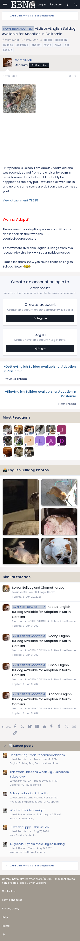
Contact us (9, 891)
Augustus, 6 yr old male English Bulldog (37, 844)
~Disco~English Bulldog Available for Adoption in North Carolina (41, 670)
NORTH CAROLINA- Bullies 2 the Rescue (52, 621)
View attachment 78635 (20, 200)
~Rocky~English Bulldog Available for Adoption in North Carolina (41, 641)
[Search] (75, 4)
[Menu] (5, 4)
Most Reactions (16, 417)
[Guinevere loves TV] (21, 551)
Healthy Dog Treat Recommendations (37, 755)
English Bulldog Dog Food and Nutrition (34, 763)
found (47, 45)
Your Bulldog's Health (42, 592)
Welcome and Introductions (27, 852)
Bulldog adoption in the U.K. (29, 793)
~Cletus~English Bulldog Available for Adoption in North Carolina (41, 612)
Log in (42, 348)
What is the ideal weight (27, 810)
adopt (48, 40)
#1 (75, 76)
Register (42, 318)
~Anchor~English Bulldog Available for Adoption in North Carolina (42, 699)
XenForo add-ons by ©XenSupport (24, 883)
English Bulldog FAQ (22, 818)
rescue (7, 50)
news (58, 45)
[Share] (70, 76)
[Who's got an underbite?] (59, 551)
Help (5, 917)
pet (67, 45)
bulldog (8, 45)
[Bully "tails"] (59, 492)
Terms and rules (12, 900)
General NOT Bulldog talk (25, 785)
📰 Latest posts (21, 745)
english (36, 45)
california (22, 45)
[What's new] (67, 4)
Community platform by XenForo (39, 879)
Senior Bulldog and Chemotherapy (38, 587)
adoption (61, 40)
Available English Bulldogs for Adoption (34, 801)
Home (6, 926)
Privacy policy (10, 908)
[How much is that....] (21, 507)
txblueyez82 (19, 592)
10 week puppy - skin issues (29, 827)
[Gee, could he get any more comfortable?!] (59, 521)
